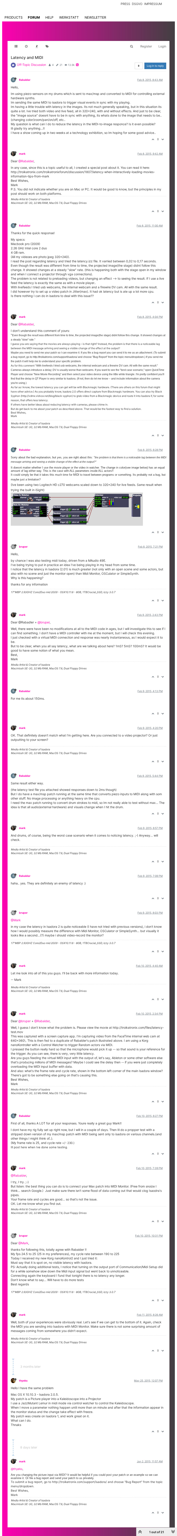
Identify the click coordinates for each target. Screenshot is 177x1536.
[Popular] (37, 46)
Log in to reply (155, 65)
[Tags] (47, 46)
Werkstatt (69, 17)
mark (22, 153)
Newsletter (95, 17)
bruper (23, 546)
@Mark (16, 920)
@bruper (44, 622)
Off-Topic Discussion (31, 65)
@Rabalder (26, 161)
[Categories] (16, 46)
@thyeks (16, 1469)
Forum (34, 17)
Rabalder (24, 79)
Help (49, 17)
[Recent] (26, 46)
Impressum (153, 4)
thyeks (23, 1380)
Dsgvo (137, 4)
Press (125, 4)
